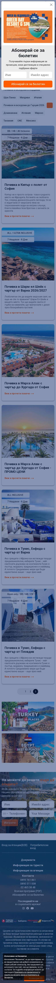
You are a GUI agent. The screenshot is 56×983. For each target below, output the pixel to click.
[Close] (51, 4)
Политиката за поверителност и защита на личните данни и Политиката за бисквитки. (22, 974)
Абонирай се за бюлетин (28, 84)
